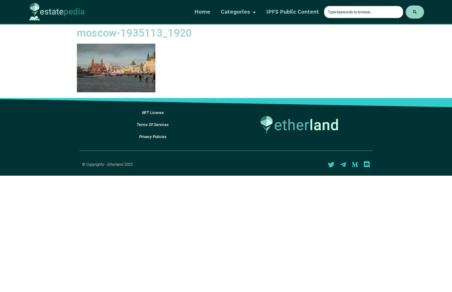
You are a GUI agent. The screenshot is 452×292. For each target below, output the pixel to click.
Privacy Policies (153, 136)
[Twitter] (331, 164)
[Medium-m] (355, 164)
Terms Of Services (153, 124)
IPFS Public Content (292, 12)
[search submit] (415, 12)
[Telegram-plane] (343, 164)
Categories (235, 12)
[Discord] (366, 164)
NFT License (153, 112)
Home (202, 12)
